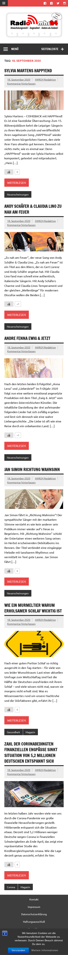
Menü (14, 49)
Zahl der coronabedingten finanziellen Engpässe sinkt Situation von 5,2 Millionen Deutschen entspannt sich (30, 752)
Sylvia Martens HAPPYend (28, 70)
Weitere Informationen (44, 950)
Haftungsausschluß (34, 921)
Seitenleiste (49, 49)
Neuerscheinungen (18, 194)
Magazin (30, 732)
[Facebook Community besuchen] (51, 3)
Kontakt (34, 899)
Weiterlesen (16, 182)
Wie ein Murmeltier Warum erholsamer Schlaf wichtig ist (33, 608)
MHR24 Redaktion (45, 79)
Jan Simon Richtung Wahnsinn (32, 469)
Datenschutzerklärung (34, 914)
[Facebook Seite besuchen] (45, 3)
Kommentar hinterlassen (21, 83)
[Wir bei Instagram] (64, 3)
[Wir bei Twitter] (58, 3)
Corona (11, 887)
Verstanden (18, 950)
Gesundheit (13, 732)
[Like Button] (8, 172)
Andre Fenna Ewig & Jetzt (27, 338)
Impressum (34, 906)
